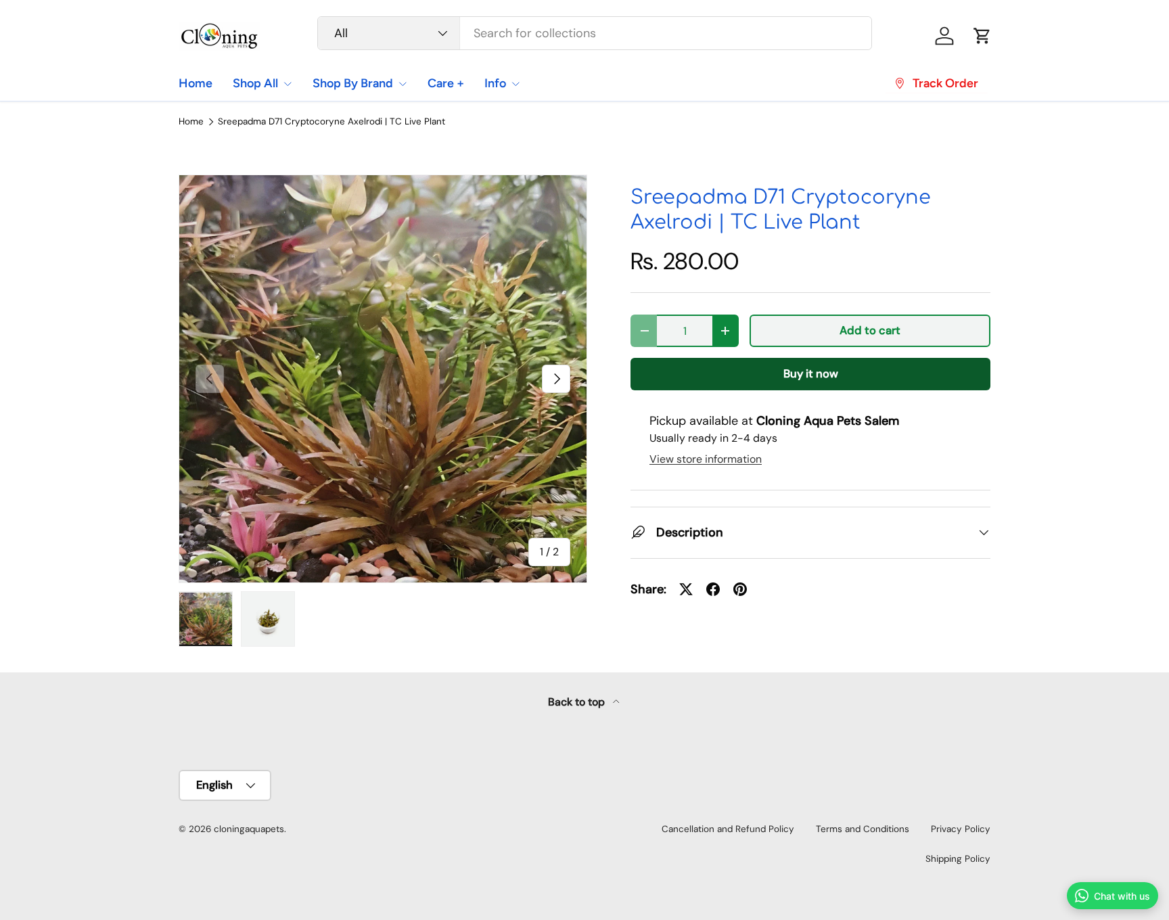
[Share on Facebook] (713, 589)
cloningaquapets (249, 829)
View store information (705, 459)
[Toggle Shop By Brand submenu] (402, 84)
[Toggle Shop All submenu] (287, 84)
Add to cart (870, 330)
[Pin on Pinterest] (740, 589)
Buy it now (810, 374)
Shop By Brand (353, 83)
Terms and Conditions (862, 829)
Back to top (578, 702)
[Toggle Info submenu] (515, 84)
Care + (446, 83)
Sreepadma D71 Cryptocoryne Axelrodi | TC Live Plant (331, 122)
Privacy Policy (960, 829)
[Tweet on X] (686, 589)
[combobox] (595, 33)
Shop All (255, 83)
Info (495, 83)
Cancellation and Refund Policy (728, 829)
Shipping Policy (957, 859)
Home (195, 83)
